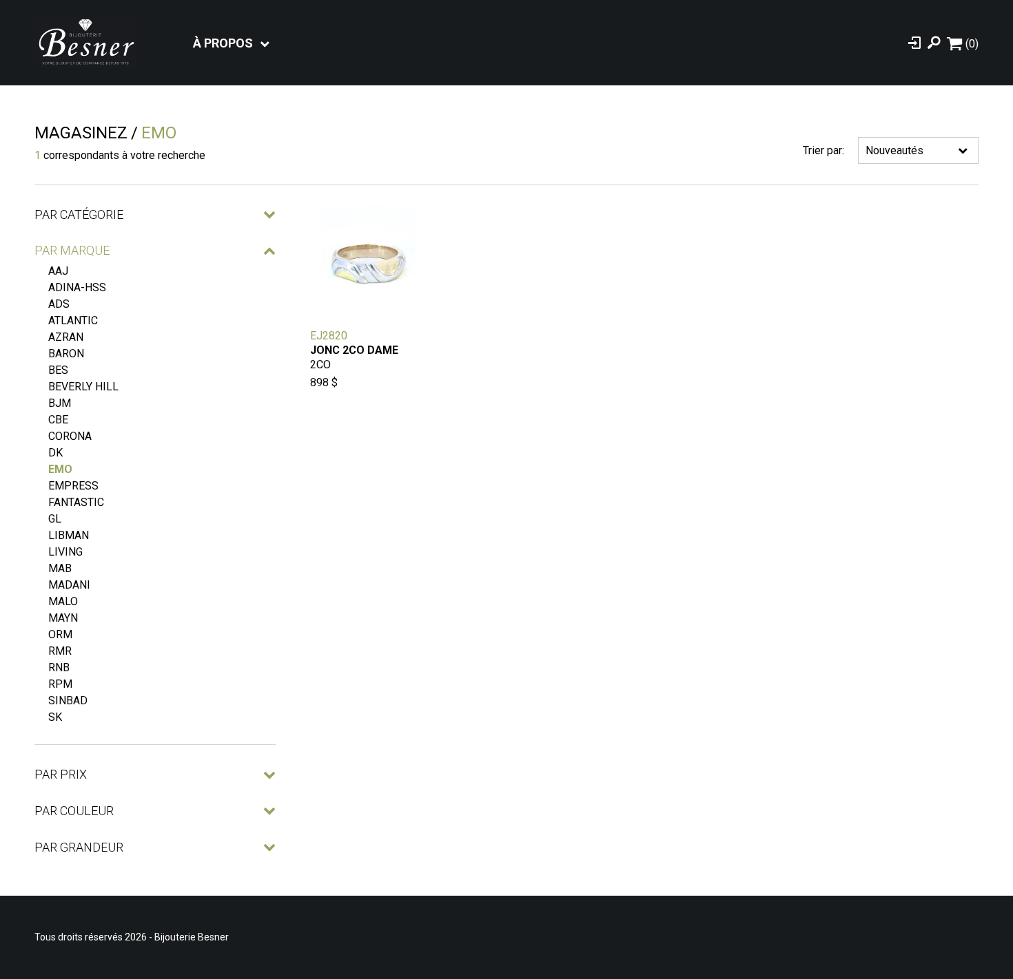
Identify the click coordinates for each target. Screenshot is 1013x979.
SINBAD (68, 700)
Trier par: (823, 150)
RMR (60, 650)
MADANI (69, 584)
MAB (60, 568)
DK (55, 452)
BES (58, 370)
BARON (66, 353)
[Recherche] (934, 42)
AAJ (58, 270)
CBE (58, 419)
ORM (60, 634)
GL (54, 518)
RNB (59, 667)
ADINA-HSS (77, 287)
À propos (223, 43)
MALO (63, 601)
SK (55, 717)
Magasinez (80, 133)
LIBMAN (68, 535)
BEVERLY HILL (83, 386)
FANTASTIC (76, 502)
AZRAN (65, 337)
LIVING (65, 551)
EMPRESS (73, 485)
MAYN (63, 617)
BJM (59, 403)
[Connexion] (914, 42)
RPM (60, 684)
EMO (60, 469)
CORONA (70, 436)
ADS (59, 303)
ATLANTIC (73, 320)
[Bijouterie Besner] (86, 42)
